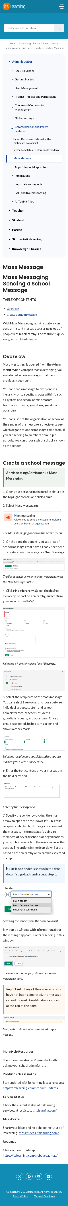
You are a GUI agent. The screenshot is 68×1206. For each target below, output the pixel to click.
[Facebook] (29, 1176)
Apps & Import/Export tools (32, 167)
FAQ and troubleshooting (30, 192)
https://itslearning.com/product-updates (30, 1088)
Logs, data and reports (28, 184)
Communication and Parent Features (24, 47)
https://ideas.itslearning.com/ (39, 1133)
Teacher (18, 210)
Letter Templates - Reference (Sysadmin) (36, 149)
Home (13, 43)
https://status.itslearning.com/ (36, 1110)
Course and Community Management (29, 107)
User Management (26, 88)
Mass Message (22, 158)
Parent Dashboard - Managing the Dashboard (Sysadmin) (32, 141)
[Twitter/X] (19, 1176)
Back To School (24, 70)
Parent (17, 230)
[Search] (59, 28)
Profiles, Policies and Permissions (35, 96)
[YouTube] (38, 1176)
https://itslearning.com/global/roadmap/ (30, 1155)
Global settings (24, 118)
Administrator (48, 43)
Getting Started (24, 79)
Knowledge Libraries (26, 249)
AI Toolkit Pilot (24, 201)
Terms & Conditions (44, 1196)
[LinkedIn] (48, 1176)
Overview (13, 308)
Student (18, 220)
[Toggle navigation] (61, 6)
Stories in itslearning (27, 239)
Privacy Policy (20, 1196)
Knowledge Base (28, 43)
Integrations (22, 175)
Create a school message (22, 314)
